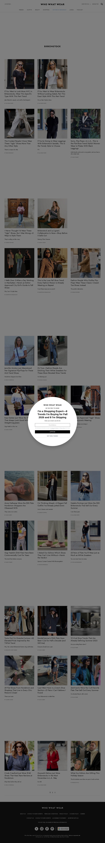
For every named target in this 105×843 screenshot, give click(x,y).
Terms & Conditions (55, 428)
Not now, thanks (52, 436)
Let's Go (52, 431)
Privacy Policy (62, 428)
